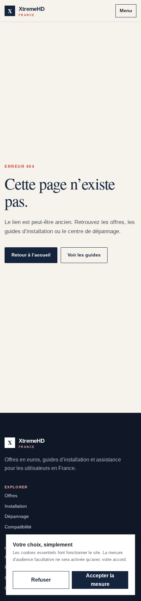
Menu (126, 10)
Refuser (41, 580)
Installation (16, 506)
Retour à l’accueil (30, 254)
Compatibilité (18, 526)
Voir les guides (84, 254)
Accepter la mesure (100, 580)
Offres (11, 495)
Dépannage (17, 516)
